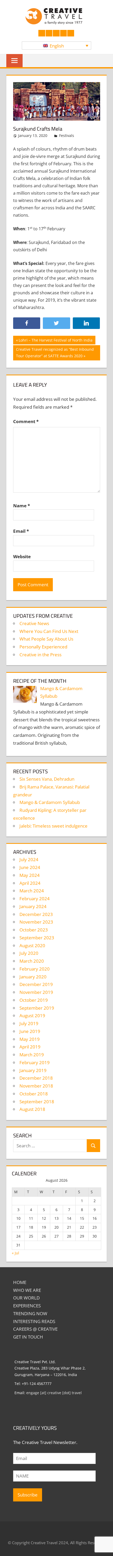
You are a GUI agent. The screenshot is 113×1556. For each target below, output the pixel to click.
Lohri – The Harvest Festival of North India (55, 340)
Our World (26, 1298)
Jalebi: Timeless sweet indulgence (53, 826)
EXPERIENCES (27, 1306)
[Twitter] (56, 323)
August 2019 (32, 1016)
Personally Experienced (43, 647)
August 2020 (32, 945)
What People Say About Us (46, 639)
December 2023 (36, 914)
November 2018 (36, 1086)
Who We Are (27, 1290)
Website (22, 556)
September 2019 (36, 1008)
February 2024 (34, 899)
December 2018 (36, 1078)
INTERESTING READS (34, 1321)
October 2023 (33, 930)
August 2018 (32, 1109)
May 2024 (29, 875)
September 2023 (36, 938)
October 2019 (33, 1000)
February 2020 (34, 969)
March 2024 (31, 891)
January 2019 (33, 1070)
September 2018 (36, 1102)
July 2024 (28, 859)
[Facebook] (26, 323)
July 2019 (28, 1023)
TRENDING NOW (30, 1313)
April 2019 (29, 1047)
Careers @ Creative (35, 1329)
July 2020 (28, 953)
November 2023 (36, 922)
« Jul (15, 1252)
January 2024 (33, 906)
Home (19, 1282)
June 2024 (29, 867)
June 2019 (29, 1031)
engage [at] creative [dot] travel (54, 1392)
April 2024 (29, 883)
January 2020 (33, 977)
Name (21, 506)
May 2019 (29, 1039)
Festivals (66, 135)
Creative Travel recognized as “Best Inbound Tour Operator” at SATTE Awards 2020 (55, 352)
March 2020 (31, 961)
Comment (26, 421)
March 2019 (31, 1055)
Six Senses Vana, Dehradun (46, 779)
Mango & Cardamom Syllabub (49, 802)
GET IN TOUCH (28, 1337)
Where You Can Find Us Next (48, 631)
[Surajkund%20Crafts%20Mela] (86, 323)
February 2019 (34, 1062)
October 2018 (33, 1094)
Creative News (34, 623)
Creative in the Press (40, 655)
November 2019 (36, 992)
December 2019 (36, 984)
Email (21, 531)
